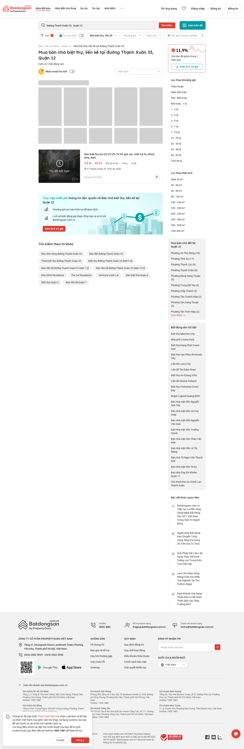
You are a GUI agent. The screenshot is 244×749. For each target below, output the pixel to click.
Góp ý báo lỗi (97, 661)
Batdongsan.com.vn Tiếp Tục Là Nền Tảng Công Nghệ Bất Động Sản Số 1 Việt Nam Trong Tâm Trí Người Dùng (189, 514)
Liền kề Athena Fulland (183, 381)
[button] (202, 35)
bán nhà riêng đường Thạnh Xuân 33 (61, 253)
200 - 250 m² (178, 213)
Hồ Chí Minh (52, 46)
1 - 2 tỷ (174, 109)
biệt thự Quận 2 (50, 282)
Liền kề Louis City (181, 363)
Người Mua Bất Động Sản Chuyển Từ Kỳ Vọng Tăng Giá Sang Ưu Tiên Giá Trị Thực (188, 538)
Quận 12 (66, 46)
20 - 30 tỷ (176, 143)
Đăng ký (216, 8)
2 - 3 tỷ (174, 115)
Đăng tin (233, 8)
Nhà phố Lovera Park (182, 339)
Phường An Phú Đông (185, 253)
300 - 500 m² (178, 225)
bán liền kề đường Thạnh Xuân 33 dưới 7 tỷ (65, 268)
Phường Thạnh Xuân (184, 270)
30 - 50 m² (176, 185)
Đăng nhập (198, 8)
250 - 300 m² (178, 219)
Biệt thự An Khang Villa (184, 375)
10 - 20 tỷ (176, 138)
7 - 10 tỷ (175, 132)
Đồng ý (80, 740)
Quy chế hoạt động (134, 650)
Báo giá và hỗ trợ (99, 650)
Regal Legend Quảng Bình (185, 396)
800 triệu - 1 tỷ (179, 103)
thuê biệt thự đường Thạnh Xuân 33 (61, 261)
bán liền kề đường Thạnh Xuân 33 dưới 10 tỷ (120, 268)
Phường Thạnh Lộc (183, 264)
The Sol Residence (81, 275)
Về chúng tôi (97, 644)
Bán (40, 46)
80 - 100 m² (177, 196)
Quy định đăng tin (134, 644)
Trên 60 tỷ (176, 160)
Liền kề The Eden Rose (183, 369)
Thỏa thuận (177, 86)
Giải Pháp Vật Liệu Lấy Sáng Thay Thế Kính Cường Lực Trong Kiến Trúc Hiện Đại (190, 558)
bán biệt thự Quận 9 (137, 275)
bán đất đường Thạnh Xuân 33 (106, 253)
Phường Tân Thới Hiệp (185, 311)
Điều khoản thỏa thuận (137, 656)
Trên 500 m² (178, 231)
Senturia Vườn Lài (109, 275)
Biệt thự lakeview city (183, 333)
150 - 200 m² (178, 208)
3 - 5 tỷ (174, 120)
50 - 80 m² (176, 190)
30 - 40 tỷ (176, 149)
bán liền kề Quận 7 (76, 282)
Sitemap (95, 667)
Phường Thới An (182, 258)
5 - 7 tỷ (174, 126)
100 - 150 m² (178, 202)
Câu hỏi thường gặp (101, 656)
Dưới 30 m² (177, 179)
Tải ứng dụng (169, 8)
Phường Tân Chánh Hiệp (186, 296)
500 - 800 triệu (179, 98)
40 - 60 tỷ (176, 155)
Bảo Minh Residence (52, 275)
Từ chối (60, 740)
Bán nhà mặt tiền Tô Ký (184, 466)
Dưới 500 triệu (179, 92)
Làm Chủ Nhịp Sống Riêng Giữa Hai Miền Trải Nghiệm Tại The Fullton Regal (188, 579)
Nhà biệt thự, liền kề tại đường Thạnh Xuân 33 (99, 46)
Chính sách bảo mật (135, 661)
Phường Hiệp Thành (184, 291)
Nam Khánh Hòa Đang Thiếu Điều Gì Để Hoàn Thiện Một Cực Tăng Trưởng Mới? (189, 599)
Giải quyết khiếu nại (135, 667)
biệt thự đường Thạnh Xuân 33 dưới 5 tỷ (110, 261)
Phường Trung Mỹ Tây (185, 285)
